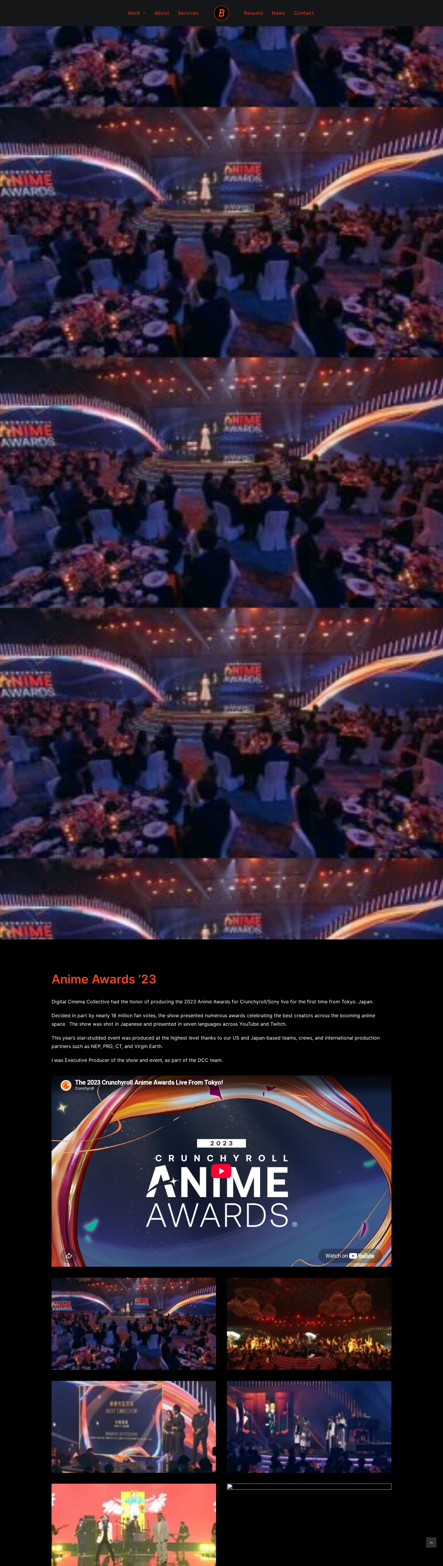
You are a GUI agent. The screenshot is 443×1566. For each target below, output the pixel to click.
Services (188, 13)
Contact (304, 13)
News (278, 13)
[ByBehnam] (221, 13)
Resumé (253, 13)
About (161, 13)
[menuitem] (137, 13)
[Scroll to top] (431, 1542)
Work (134, 13)
